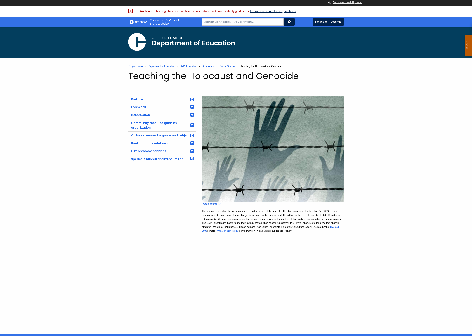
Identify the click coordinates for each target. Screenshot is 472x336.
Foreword (138, 107)
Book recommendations (149, 143)
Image (210, 203)
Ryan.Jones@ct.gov (227, 230)
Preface (137, 99)
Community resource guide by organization (154, 125)
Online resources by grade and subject (160, 135)
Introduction (140, 115)
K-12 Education (189, 66)
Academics (208, 66)
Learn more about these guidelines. (273, 11)
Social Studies (227, 66)
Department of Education (161, 66)
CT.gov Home (136, 66)
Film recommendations (148, 151)
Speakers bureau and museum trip (157, 159)
